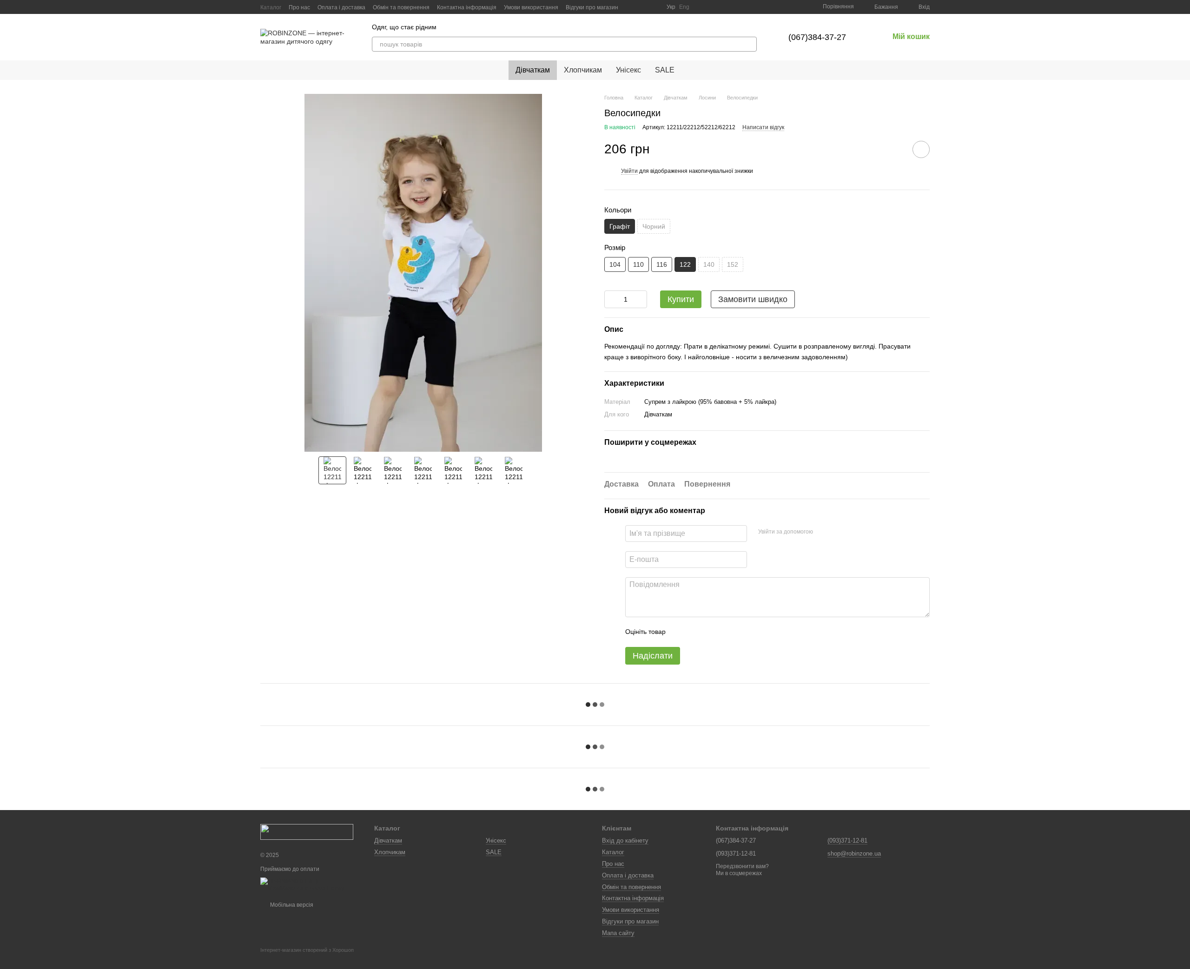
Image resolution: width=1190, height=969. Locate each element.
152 (732, 264)
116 (661, 264)
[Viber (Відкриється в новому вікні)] (653, 7)
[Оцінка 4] (725, 632)
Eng (684, 7)
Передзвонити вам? (742, 866)
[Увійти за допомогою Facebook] (823, 532)
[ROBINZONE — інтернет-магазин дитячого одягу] (306, 831)
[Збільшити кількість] (640, 299)
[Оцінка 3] (710, 632)
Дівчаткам (533, 70)
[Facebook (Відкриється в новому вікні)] (642, 7)
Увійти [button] (629, 171)
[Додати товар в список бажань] (921, 149)
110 (638, 264)
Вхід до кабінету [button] (625, 840)
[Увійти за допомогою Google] (838, 532)
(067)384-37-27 (817, 37)
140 (708, 264)
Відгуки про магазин (592, 7)
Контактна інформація (466, 7)
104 (615, 264)
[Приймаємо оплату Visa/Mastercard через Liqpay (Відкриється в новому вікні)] (310, 884)
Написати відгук (763, 127)
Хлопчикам (583, 70)
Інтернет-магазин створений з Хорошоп (307, 950)
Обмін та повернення (401, 7)
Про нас (299, 7)
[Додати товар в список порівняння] (894, 149)
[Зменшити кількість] (611, 299)
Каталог (270, 7)
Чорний (653, 226)
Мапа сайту (618, 932)
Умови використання (531, 7)
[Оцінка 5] (740, 632)
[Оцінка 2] (695, 632)
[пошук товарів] (749, 44)
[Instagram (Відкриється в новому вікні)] (631, 7)
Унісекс (628, 70)
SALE (664, 70)
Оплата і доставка (341, 7)
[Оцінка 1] (681, 632)
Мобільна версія (291, 905)
